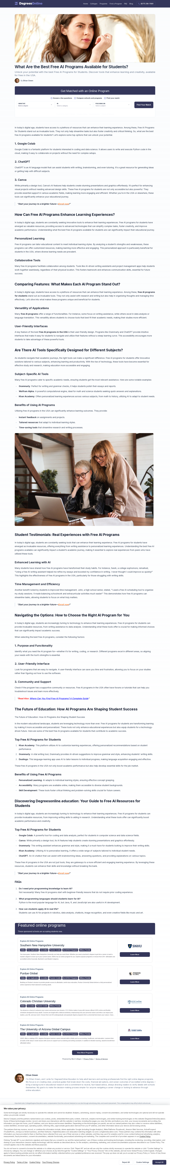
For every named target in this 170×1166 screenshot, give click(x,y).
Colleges (93, 4)
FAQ (125, 4)
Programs (103, 4)
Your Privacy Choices (50, 1162)
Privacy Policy (9, 1162)
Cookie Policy (144, 1136)
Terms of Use (22, 1162)
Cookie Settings (142, 1162)
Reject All (126, 1162)
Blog (131, 4)
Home (85, 4)
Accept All (159, 1162)
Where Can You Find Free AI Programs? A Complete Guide (59, 698)
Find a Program (116, 4)
